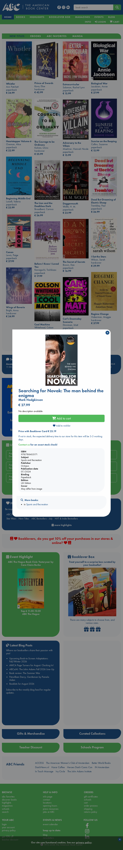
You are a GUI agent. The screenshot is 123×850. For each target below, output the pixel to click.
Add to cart (63, 418)
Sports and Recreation (37, 504)
